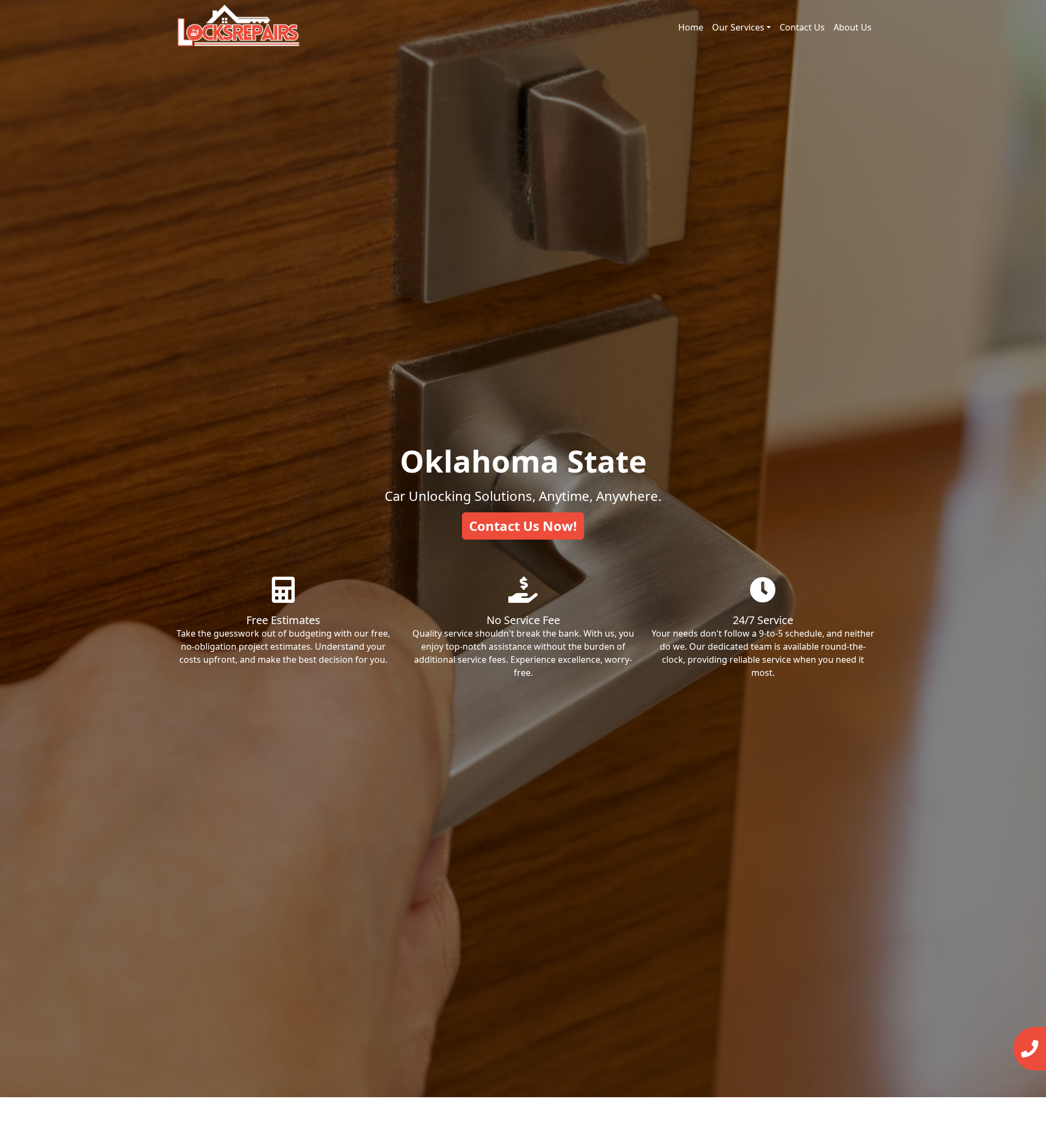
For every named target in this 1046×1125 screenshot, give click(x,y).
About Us (853, 27)
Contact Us (802, 27)
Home (690, 27)
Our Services (738, 27)
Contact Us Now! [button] (523, 526)
